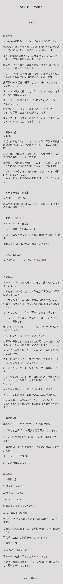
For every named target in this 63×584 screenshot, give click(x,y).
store (15, 537)
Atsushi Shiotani (32, 7)
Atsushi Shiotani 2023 (32, 578)
